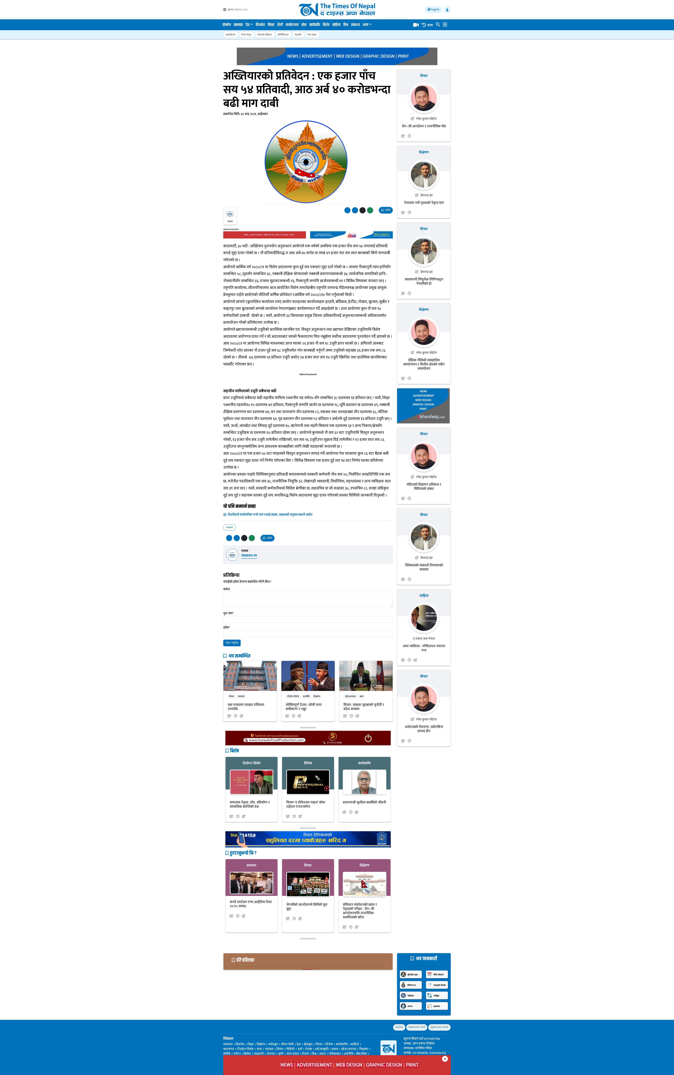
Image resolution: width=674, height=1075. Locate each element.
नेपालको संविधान (264, 35)
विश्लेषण (316, 696)
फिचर (231, 696)
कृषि (280, 1054)
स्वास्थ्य (355, 25)
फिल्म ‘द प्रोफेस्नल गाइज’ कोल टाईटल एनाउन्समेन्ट (305, 804)
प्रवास (335, 1049)
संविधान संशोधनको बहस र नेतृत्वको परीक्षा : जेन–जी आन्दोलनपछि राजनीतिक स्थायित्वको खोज (360, 911)
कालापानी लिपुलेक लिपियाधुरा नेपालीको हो (424, 281)
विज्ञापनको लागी (416, 1027)
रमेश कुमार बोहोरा (426, 119)
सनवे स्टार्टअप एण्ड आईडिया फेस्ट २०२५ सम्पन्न (251, 904)
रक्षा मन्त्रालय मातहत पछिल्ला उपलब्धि (246, 707)
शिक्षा (250, 1044)
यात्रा (259, 1049)
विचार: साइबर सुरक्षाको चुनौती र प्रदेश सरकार (363, 707)
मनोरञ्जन (292, 25)
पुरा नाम (228, 613)
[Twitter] (231, 1027)
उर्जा (300, 1049)
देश (248, 25)
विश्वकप (363, 1049)
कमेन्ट (226, 589)
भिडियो (290, 1049)
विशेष (326, 25)
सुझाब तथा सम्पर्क (439, 1027)
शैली (280, 25)
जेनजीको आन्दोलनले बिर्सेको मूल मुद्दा (306, 907)
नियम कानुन (246, 35)
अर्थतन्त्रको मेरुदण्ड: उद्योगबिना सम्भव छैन (424, 729)
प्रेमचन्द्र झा (426, 195)
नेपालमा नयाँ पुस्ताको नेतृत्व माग (424, 203)
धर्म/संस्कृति (322, 1049)
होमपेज (227, 25)
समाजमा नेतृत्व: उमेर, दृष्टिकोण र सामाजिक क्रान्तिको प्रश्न (250, 804)
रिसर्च (305, 1054)
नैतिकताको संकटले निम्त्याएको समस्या (424, 567)
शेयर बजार (311, 35)
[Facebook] (225, 1027)
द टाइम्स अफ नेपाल (424, 638)
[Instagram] (237, 1027)
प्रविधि (226, 1054)
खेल (304, 25)
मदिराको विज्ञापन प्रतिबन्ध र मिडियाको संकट (424, 487)
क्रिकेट (247, 1054)
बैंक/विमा (361, 1054)
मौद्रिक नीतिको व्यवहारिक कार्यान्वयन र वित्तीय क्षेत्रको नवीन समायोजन (424, 364)
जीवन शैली (287, 1044)
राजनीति (306, 696)
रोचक (308, 1049)
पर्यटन (237, 1054)
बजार (322, 1054)
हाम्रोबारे (399, 1027)
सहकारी (298, 35)
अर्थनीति (348, 1054)
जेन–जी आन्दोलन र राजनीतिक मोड (424, 126)
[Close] (445, 1059)
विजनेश (260, 25)
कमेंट (388, 210)
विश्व (345, 25)
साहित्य (336, 25)
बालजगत (228, 1049)
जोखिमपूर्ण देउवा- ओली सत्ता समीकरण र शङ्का (304, 707)
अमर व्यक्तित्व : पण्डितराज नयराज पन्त (424, 648)
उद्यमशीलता (230, 35)
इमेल (226, 627)
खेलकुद (308, 1044)
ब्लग (362, 696)
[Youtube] (243, 1027)
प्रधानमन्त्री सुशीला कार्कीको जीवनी (364, 802)
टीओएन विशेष (293, 696)
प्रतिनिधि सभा (283, 35)
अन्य (365, 25)
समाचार (238, 25)
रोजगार (271, 1054)
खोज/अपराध (350, 696)
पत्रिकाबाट (335, 1054)
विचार (271, 25)
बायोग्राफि (314, 25)
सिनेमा (308, 763)
